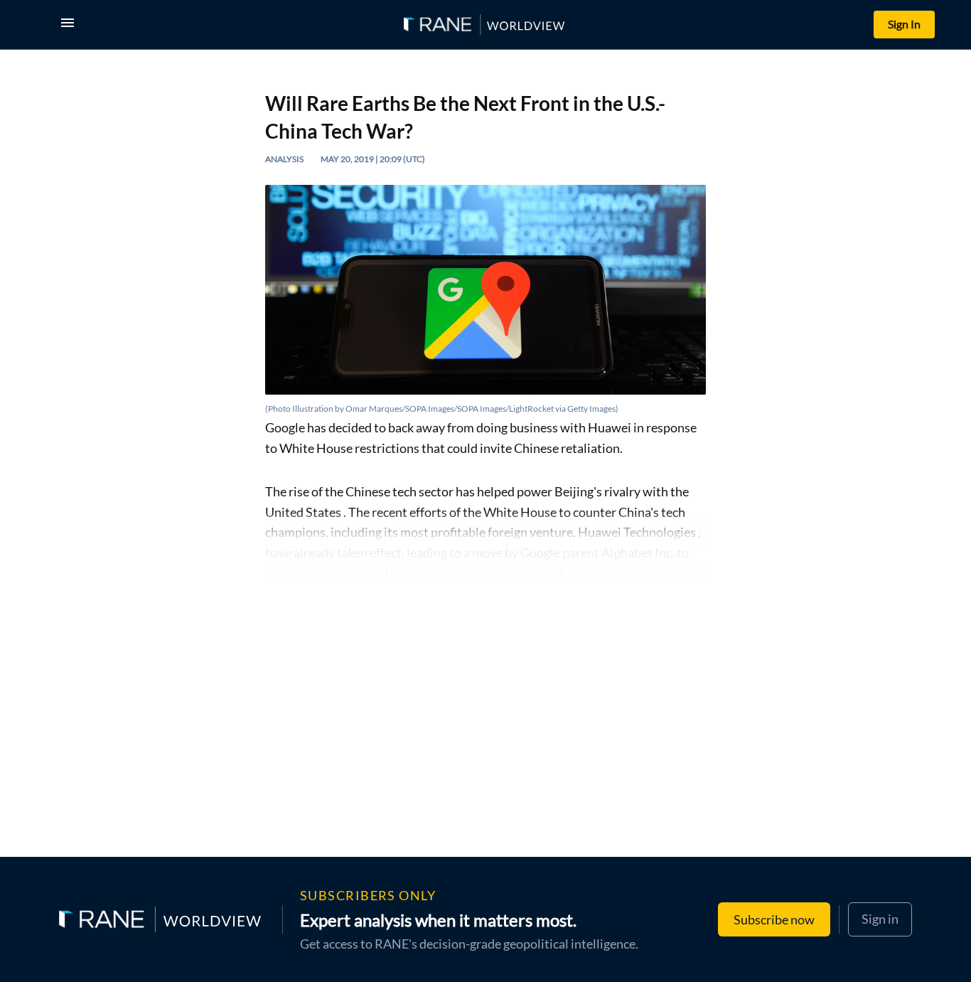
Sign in (880, 919)
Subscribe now (774, 919)
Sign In (904, 24)
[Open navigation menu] (70, 24)
